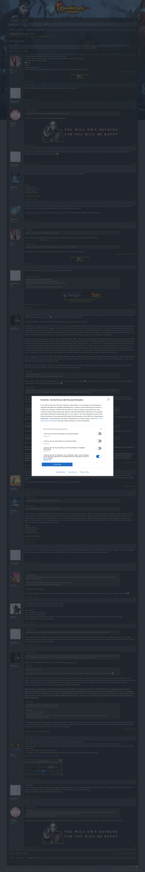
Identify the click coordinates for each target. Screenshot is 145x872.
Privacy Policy (84, 472)
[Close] (109, 400)
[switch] (99, 433)
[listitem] (72, 429)
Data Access (72, 472)
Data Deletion (60, 472)
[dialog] (72, 436)
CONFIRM (57, 464)
